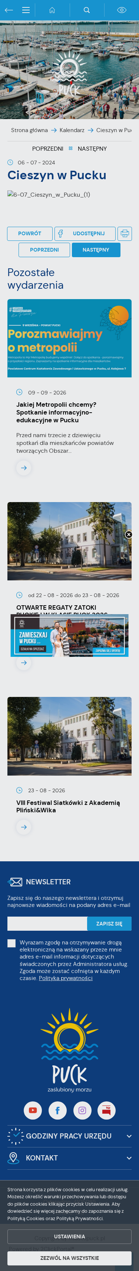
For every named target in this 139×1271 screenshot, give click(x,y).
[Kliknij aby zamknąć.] (128, 535)
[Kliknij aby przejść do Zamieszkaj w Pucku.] (69, 636)
